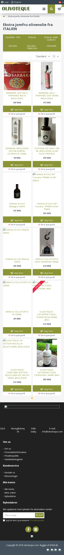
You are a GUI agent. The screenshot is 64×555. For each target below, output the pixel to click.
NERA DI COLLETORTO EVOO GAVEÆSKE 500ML (47, 260)
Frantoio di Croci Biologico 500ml (17, 205)
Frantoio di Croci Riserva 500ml (17, 260)
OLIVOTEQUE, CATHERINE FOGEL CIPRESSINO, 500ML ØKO (46, 373)
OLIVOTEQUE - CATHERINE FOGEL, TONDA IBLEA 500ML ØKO (46, 315)
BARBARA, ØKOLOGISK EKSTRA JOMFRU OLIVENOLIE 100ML (17, 151)
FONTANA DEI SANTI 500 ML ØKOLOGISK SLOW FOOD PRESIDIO (46, 151)
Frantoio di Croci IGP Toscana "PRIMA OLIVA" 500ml (47, 206)
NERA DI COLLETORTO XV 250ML (17, 313)
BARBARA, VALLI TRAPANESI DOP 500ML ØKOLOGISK (47, 96)
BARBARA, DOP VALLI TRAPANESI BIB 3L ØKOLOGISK (17, 96)
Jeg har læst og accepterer (25, 520)
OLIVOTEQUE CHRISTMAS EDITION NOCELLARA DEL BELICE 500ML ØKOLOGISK (17, 374)
